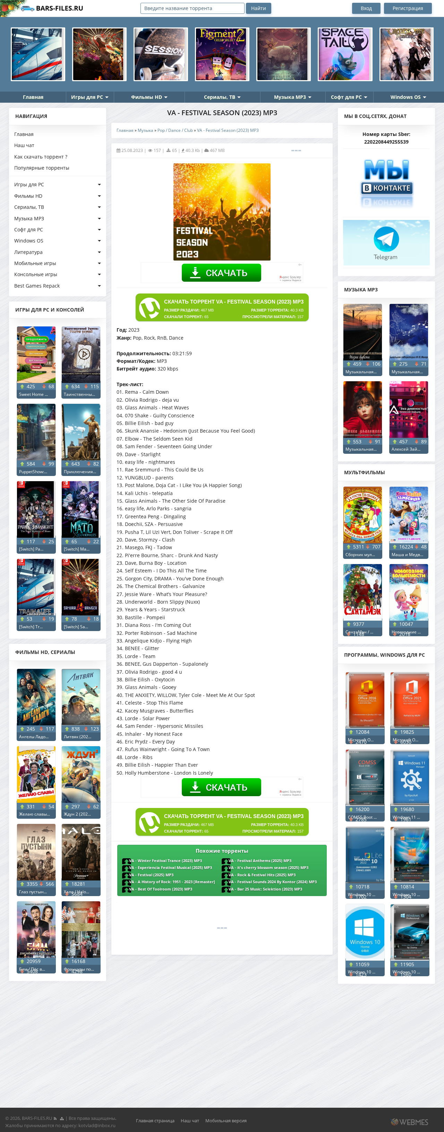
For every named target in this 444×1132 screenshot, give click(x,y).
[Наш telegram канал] (386, 240)
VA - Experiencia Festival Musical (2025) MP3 (170, 867)
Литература (28, 252)
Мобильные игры (35, 263)
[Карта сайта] (61, 1118)
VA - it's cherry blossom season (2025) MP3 (268, 867)
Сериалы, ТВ (219, 97)
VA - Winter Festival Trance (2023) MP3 (165, 860)
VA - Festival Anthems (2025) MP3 (260, 860)
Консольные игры (35, 274)
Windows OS (406, 97)
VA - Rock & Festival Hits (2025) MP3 (262, 875)
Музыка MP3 (290, 97)
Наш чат (24, 145)
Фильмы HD (146, 97)
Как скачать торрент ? (40, 156)
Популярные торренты (41, 167)
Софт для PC (346, 97)
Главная (33, 97)
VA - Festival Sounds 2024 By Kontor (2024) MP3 (273, 881)
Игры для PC (87, 97)
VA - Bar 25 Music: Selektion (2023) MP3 (265, 889)
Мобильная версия (226, 1120)
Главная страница (155, 1120)
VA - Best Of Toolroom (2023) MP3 (160, 889)
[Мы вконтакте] (386, 181)
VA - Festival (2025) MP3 (151, 875)
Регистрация (408, 8)
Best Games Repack (37, 285)
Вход (366, 8)
